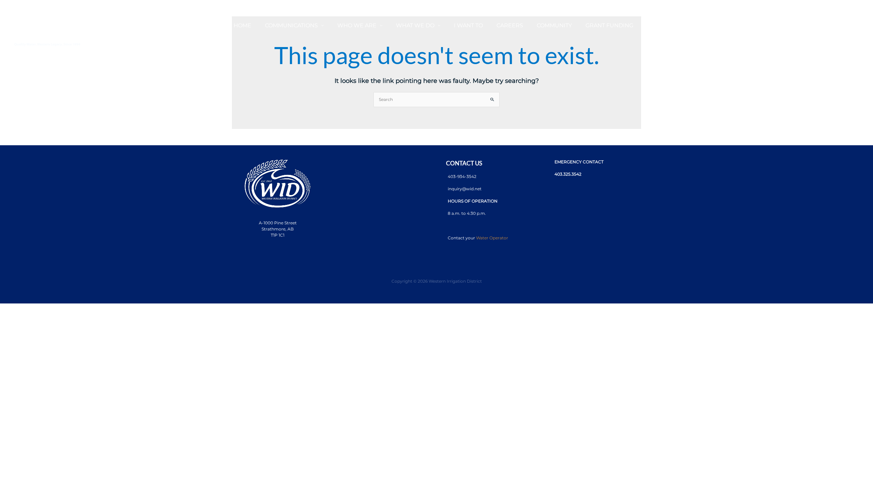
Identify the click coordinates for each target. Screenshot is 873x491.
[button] (321, 25)
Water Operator (492, 237)
